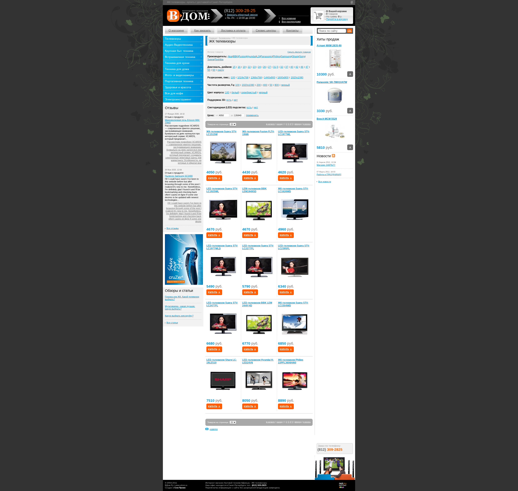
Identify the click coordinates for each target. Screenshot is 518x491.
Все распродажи (291, 21)
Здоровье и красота (178, 87)
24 (259, 67)
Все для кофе (174, 93)
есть (228, 100)
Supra (210, 59)
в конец (307, 124)
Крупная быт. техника (179, 50)
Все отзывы (173, 228)
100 (233, 77)
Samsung (286, 56)
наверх (214, 429)
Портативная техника (179, 81)
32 (281, 67)
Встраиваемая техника (180, 56)
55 (208, 70)
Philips (276, 56)
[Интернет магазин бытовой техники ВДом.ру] (187, 15)
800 (277, 85)
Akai (230, 56)
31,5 (275, 67)
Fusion (242, 56)
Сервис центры (266, 30)
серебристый (249, 92)
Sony (302, 56)
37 (286, 67)
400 (265, 85)
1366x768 (256, 77)
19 (244, 67)
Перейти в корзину (337, 19)
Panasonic (266, 56)
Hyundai (251, 56)
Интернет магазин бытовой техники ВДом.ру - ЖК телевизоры (236, 483)
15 (234, 67)
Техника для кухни (177, 63)
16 (239, 67)
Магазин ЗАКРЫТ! (326, 165)
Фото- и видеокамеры (179, 75)
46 (301, 67)
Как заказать (202, 30)
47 (307, 67)
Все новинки (289, 18)
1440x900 (269, 77)
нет (236, 100)
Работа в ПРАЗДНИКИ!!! (329, 174)
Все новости (324, 181)
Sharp (295, 56)
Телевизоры (224, 38)
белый (235, 92)
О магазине (176, 30)
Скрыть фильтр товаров (299, 52)
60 (213, 70)
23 (254, 67)
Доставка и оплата (233, 30)
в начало (270, 124)
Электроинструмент (178, 99)
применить (252, 115)
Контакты (292, 30)
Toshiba (219, 59)
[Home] (351, 2)
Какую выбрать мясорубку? (179, 316)
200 (259, 85)
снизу (221, 70)
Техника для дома (177, 69)
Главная (213, 38)
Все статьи (172, 322)
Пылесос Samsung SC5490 (179, 176)
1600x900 (283, 77)
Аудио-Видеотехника (179, 44)
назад (279, 124)
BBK (235, 56)
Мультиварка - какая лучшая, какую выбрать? (180, 307)
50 (271, 85)
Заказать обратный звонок (242, 14)
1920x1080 (297, 77)
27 (269, 67)
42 (296, 67)
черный (285, 85)
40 (291, 67)
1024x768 (242, 77)
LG (258, 56)
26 (264, 67)
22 (249, 67)
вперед (298, 124)
